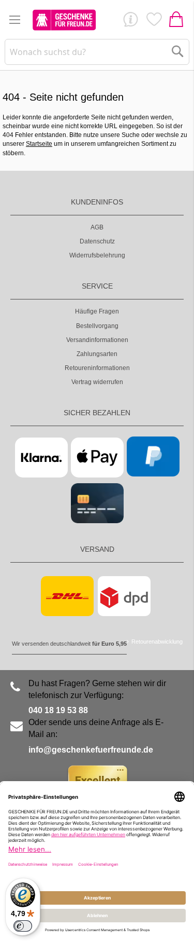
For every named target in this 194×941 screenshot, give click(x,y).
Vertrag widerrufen (97, 382)
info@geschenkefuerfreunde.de (90, 749)
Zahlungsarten (97, 354)
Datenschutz (97, 241)
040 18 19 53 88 (58, 710)
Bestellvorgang (97, 326)
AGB (97, 227)
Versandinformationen (97, 340)
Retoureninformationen (97, 368)
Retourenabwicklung (157, 641)
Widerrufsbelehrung (97, 255)
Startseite (39, 143)
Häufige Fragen (97, 311)
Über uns (130, 21)
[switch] (22, 926)
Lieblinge (153, 21)
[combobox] (97, 52)
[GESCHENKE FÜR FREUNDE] (64, 19)
